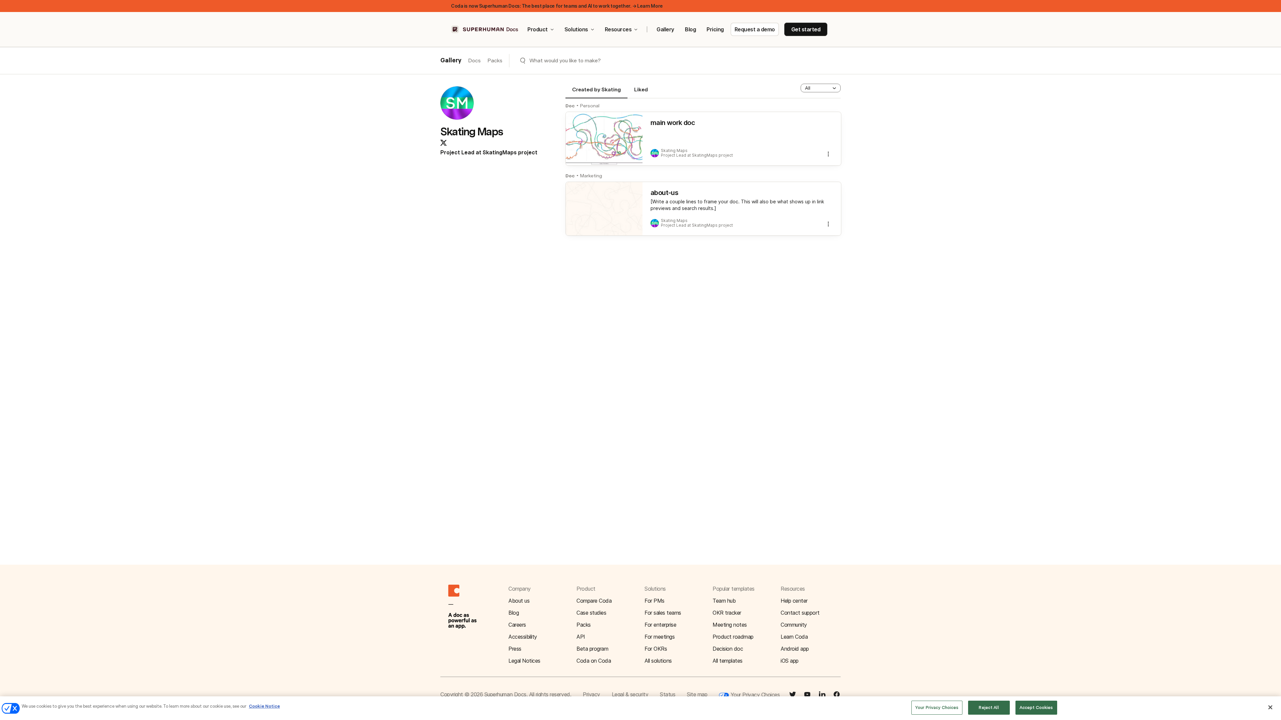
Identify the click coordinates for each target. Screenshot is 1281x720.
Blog (690, 29)
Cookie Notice (264, 706)
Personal (589, 105)
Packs (494, 60)
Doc (570, 105)
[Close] (1270, 707)
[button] (821, 88)
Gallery (665, 29)
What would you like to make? (565, 60)
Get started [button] (806, 29)
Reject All (988, 707)
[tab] (596, 92)
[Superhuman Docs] (485, 29)
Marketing (591, 175)
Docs (474, 60)
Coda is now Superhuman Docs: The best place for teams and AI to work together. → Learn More (557, 6)
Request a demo (755, 29)
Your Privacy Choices (754, 694)
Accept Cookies (1036, 707)
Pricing (715, 29)
